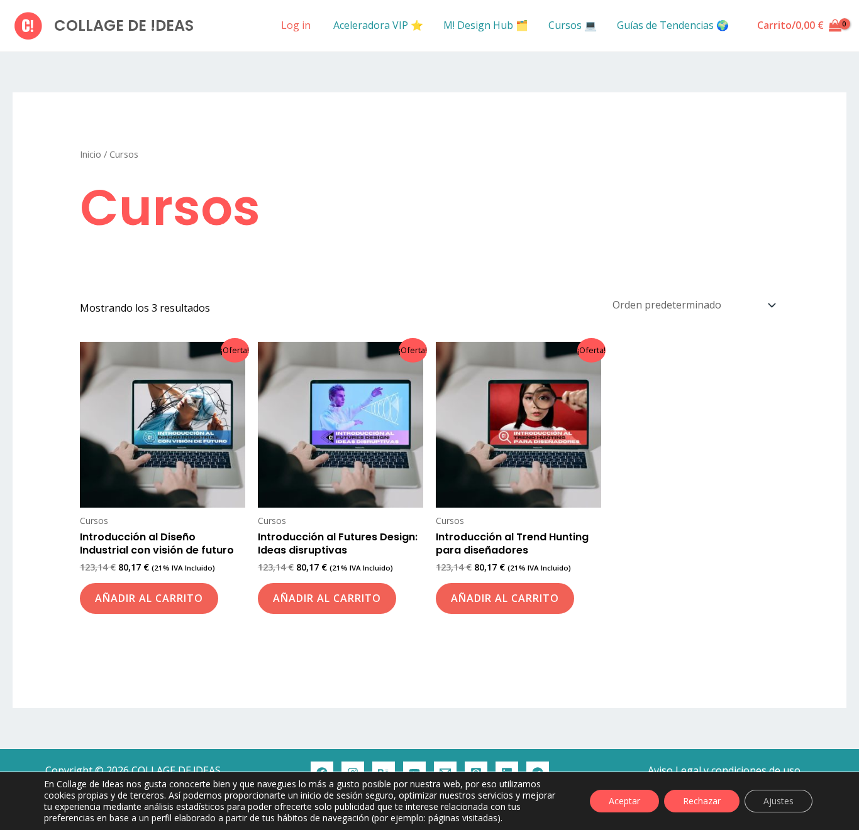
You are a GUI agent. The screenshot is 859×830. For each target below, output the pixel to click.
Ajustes (778, 801)
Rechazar (702, 801)
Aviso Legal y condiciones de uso (724, 770)
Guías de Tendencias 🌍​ (673, 25)
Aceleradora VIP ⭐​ (378, 25)
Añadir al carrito (149, 598)
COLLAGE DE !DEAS (124, 25)
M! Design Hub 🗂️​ (485, 25)
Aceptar (624, 801)
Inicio (90, 154)
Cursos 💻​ (572, 25)
